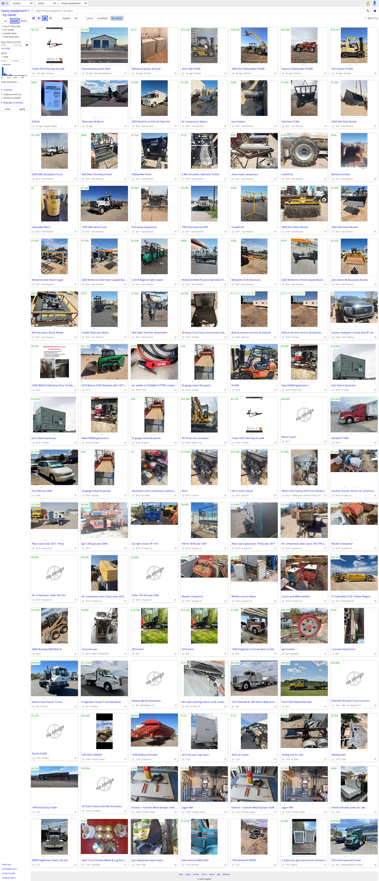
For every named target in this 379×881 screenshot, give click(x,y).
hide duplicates (11, 36)
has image (9, 29)
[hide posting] (75, 73)
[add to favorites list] (33, 73)
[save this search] (375, 10)
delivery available (12, 97)
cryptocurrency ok (12, 94)
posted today (10, 33)
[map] (50, 18)
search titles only (12, 26)
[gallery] (45, 18)
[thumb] (39, 18)
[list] (33, 18)
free (6, 56)
